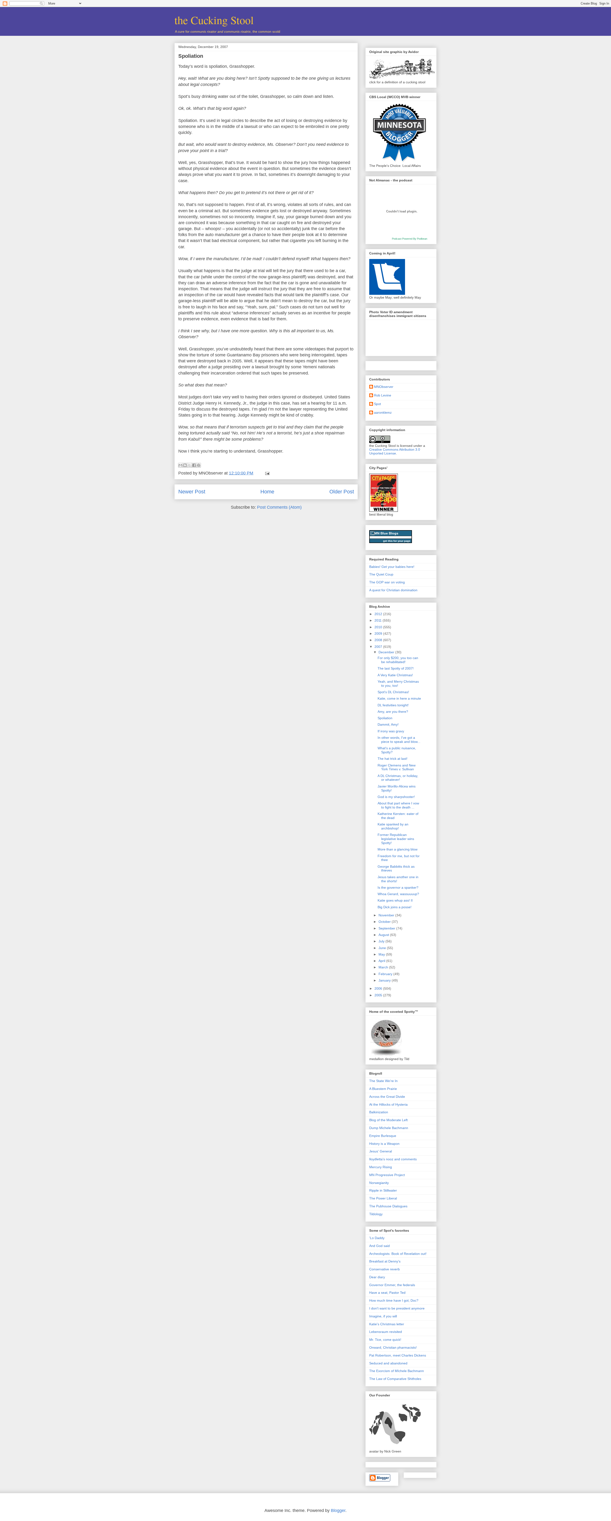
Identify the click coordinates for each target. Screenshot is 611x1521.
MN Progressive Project (387, 1175)
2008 (378, 640)
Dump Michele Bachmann (388, 1128)
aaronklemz (383, 412)
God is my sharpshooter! (396, 797)
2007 (378, 647)
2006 (378, 988)
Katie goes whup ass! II (395, 900)
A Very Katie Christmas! (395, 675)
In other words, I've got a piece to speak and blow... (399, 740)
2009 (378, 633)
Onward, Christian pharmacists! (393, 1347)
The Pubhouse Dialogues (388, 1206)
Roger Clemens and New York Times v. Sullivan (397, 767)
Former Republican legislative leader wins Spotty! (396, 839)
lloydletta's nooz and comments (393, 1159)
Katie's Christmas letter (386, 1324)
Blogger (338, 1510)
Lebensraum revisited (385, 1332)
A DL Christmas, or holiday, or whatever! (398, 778)
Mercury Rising (380, 1167)
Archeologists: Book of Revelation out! (398, 1254)
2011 (378, 620)
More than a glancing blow (397, 849)
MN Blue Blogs (386, 533)
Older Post (341, 492)
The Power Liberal (383, 1198)
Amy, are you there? (393, 711)
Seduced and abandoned (388, 1363)
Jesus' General (380, 1151)
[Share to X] (189, 465)
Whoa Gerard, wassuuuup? (398, 894)
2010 (378, 627)
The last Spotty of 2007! (396, 668)
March (384, 967)
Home (267, 492)
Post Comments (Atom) (279, 507)
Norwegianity (379, 1183)
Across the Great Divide (387, 1096)
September (387, 928)
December (387, 652)
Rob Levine (382, 395)
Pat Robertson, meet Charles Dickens (397, 1355)
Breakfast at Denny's (384, 1261)
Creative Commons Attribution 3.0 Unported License (394, 451)
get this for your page (396, 540)
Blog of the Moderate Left (388, 1120)
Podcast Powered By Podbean (409, 238)
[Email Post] (266, 473)
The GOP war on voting (387, 582)
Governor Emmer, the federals (392, 1285)
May (382, 954)
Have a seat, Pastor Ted (387, 1292)
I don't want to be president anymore (397, 1308)
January (385, 980)
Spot (377, 404)
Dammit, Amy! (388, 724)
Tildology (376, 1214)
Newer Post (191, 492)
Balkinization (378, 1112)
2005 (378, 995)
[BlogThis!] (185, 465)
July (382, 941)
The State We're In (383, 1081)
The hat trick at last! (392, 758)
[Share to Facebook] (194, 465)
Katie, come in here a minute (399, 698)
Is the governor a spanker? (398, 887)
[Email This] (180, 465)
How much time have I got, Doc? (393, 1300)
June (383, 948)
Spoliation (190, 56)
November (387, 915)
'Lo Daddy (377, 1238)
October (385, 922)
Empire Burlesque (382, 1136)
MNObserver (383, 387)
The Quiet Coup (381, 574)
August (384, 935)
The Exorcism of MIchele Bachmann (396, 1371)
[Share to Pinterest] (198, 465)
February (386, 974)
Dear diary (377, 1277)
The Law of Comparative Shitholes (395, 1379)
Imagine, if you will (383, 1316)
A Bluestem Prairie (383, 1089)
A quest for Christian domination (393, 590)
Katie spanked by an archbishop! (393, 826)
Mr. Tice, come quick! (385, 1339)
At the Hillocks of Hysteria (388, 1104)
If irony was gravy (391, 731)
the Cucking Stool (214, 19)
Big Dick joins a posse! (394, 907)
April (382, 961)
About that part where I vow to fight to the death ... (398, 805)
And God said (379, 1246)
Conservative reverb (384, 1269)
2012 (378, 614)
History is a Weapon (384, 1144)
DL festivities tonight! (393, 705)
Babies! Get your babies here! (391, 567)
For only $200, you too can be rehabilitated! (398, 660)
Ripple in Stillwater (383, 1190)
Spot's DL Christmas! (393, 692)
